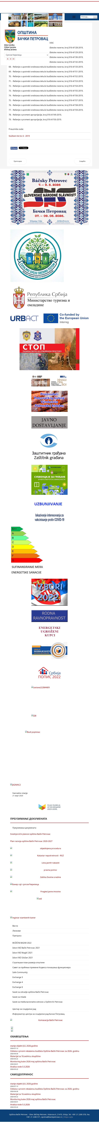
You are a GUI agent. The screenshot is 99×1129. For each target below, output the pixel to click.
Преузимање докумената (24, 828)
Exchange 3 (17, 977)
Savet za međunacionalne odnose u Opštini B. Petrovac (37, 1002)
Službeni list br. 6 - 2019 (19, 136)
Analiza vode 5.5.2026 (20, 1066)
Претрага (16, 935)
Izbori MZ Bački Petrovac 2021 (26, 948)
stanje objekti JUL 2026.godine (24, 1045)
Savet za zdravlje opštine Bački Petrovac (30, 992)
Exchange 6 (17, 987)
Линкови (16, 931)
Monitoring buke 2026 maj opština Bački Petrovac (33, 1061)
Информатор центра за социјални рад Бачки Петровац (38, 1014)
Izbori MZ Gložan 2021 (22, 957)
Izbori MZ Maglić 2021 (22, 952)
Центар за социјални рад (24, 1009)
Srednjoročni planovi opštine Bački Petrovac (30, 834)
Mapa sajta (68, 1117)
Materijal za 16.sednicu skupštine (25, 1056)
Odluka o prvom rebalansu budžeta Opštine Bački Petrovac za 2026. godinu (44, 1051)
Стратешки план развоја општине (28, 962)
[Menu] (73, 16)
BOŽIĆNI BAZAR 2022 (21, 943)
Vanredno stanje (20, 794)
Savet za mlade (19, 997)
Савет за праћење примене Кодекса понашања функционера (41, 967)
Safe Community (20, 972)
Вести (15, 926)
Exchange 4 (17, 982)
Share (14, 148)
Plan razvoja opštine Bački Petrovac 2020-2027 (31, 841)
